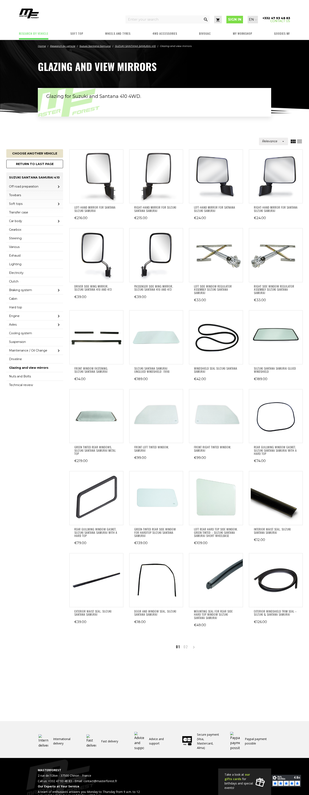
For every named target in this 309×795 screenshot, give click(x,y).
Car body (15, 221)
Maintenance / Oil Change (28, 350)
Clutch (13, 281)
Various (14, 247)
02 (186, 646)
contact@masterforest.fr (100, 781)
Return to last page (35, 164)
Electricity (16, 273)
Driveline (15, 359)
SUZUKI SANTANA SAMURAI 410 (34, 177)
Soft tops (15, 204)
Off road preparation (23, 186)
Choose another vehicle (34, 153)
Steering (15, 238)
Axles (13, 324)
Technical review (21, 385)
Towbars (15, 195)
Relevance (273, 141)
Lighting (15, 264)
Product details (96, 176)
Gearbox (15, 230)
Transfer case (18, 212)
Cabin (13, 299)
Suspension (17, 342)
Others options (156, 337)
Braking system (20, 290)
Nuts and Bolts (20, 376)
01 (178, 646)
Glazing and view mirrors (28, 368)
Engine (14, 316)
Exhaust (15, 255)
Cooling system (20, 333)
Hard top (15, 307)
